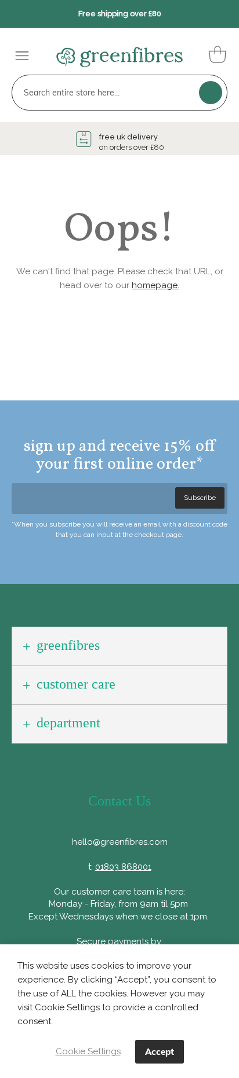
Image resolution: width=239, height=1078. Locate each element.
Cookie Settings (88, 1051)
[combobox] (119, 93)
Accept (159, 1051)
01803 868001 (123, 867)
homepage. (155, 285)
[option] (119, 142)
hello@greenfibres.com (120, 842)
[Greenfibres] (114, 53)
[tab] (119, 646)
